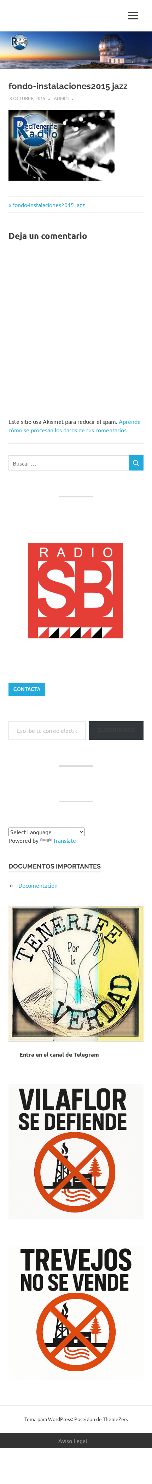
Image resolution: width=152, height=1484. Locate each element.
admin (61, 98)
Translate (64, 840)
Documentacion (38, 885)
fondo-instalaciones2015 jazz (48, 204)
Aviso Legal (72, 1440)
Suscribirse (116, 730)
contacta (26, 689)
